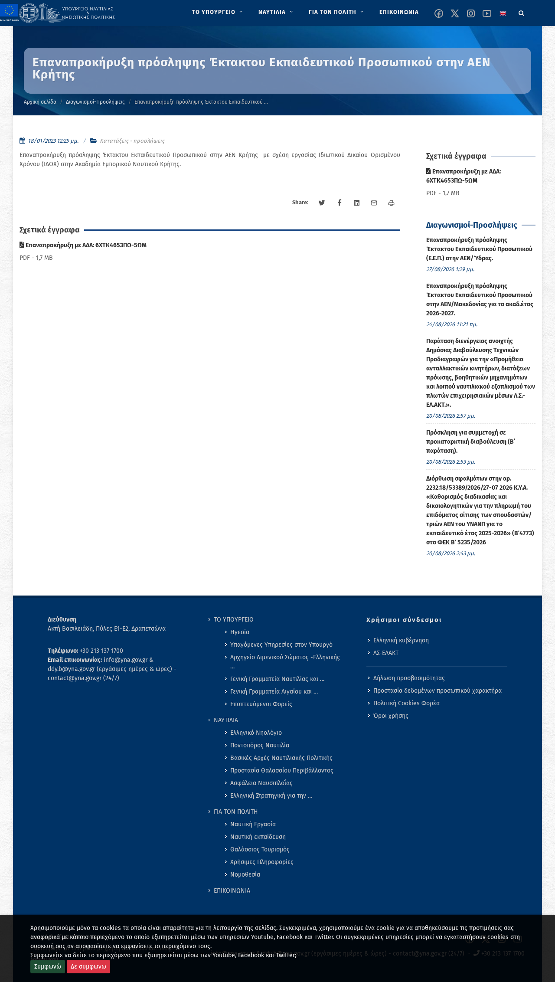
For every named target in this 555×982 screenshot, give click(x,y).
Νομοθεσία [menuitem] (245, 874)
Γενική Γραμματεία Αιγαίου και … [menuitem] (274, 691)
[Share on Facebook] (339, 203)
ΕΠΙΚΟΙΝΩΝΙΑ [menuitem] (232, 890)
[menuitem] (218, 12)
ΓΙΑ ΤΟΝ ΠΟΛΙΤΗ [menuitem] (236, 811)
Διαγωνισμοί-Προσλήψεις (95, 102)
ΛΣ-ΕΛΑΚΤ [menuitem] (385, 653)
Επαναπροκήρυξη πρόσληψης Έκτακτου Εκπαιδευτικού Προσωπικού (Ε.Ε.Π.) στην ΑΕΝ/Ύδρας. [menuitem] (479, 249)
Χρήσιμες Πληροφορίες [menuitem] (262, 862)
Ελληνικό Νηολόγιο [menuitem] (256, 732)
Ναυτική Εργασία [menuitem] (253, 824)
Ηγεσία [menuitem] (239, 632)
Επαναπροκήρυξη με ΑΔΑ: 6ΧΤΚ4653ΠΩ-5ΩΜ (85, 245)
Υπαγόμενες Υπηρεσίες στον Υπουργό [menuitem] (281, 644)
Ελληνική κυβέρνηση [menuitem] (401, 640)
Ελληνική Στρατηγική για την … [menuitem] (271, 795)
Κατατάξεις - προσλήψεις (132, 140)
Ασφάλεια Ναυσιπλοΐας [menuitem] (261, 783)
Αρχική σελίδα (40, 102)
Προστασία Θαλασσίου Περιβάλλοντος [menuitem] (281, 770)
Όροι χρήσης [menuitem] (390, 716)
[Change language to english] (503, 13)
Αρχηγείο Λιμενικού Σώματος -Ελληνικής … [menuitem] (285, 662)
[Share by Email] (374, 203)
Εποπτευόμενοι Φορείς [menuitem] (261, 704)
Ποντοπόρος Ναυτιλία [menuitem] (259, 745)
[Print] (391, 203)
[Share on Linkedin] (357, 203)
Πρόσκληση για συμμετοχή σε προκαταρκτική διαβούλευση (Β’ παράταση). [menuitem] (470, 442)
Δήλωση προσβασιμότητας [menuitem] (409, 678)
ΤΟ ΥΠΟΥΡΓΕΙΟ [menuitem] (234, 619)
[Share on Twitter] (322, 203)
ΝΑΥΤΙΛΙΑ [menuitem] (226, 720)
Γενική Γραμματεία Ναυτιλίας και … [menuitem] (277, 679)
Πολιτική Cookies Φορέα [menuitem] (406, 703)
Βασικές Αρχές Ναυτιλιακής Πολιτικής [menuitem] (281, 758)
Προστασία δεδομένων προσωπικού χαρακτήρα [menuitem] (437, 690)
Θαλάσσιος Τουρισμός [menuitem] (260, 849)
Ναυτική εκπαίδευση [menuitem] (258, 837)
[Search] (522, 12)
